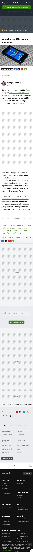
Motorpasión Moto (22, 509)
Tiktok (10, 415)
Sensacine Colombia (23, 539)
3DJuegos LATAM (22, 533)
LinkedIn (7, 415)
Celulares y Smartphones (16, 237)
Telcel (19, 452)
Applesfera (5, 488)
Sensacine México (22, 536)
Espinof (19, 498)
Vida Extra (20, 486)
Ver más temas (7, 458)
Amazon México (8, 30)
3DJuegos (20, 483)
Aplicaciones (21, 440)
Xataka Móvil (5, 486)
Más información (6, 550)
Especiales (20, 435)
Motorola (18, 30)
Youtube (16, 411)
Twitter (19, 69)
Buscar (30, 466)
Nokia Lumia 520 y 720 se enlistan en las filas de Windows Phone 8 (14, 230)
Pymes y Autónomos (23, 521)
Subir (26, 473)
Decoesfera (5, 521)
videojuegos (5, 452)
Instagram (20, 411)
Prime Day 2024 (7, 445)
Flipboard (22, 69)
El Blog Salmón (21, 519)
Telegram (24, 411)
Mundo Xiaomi (6, 493)
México (19, 449)
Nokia (29, 237)
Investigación (6, 431)
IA (32, 30)
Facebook (15, 69)
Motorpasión (20, 507)
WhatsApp (26, 30)
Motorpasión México (23, 541)
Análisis (19, 431)
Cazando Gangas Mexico (7, 435)
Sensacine (20, 495)
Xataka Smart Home (7, 491)
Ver (17, 322)
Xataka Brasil (6, 536)
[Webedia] (7, 474)
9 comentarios (8, 69)
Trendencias (5, 519)
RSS (27, 411)
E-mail (25, 69)
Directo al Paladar (7, 507)
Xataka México (6, 533)
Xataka (4, 483)
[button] (14, 82)
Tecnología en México (23, 445)
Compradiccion (6, 524)
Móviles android (7, 449)
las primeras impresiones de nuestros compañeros (15, 198)
